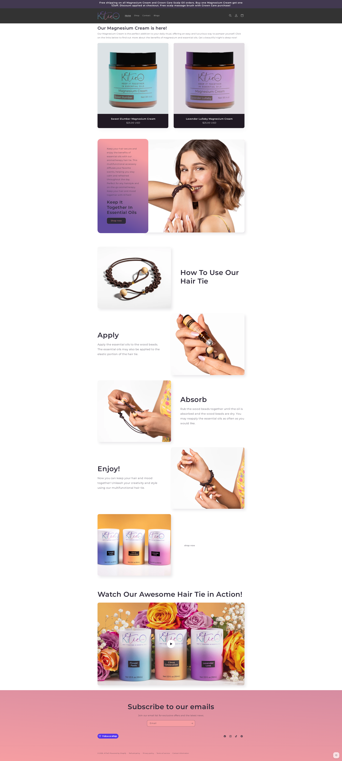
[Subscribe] (192, 723)
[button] (230, 15)
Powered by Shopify (118, 753)
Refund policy (134, 753)
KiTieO (106, 753)
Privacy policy (148, 753)
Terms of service (163, 753)
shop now (189, 545)
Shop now (116, 220)
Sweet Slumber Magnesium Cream (133, 118)
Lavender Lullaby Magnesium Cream (209, 118)
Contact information (180, 753)
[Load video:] (171, 644)
